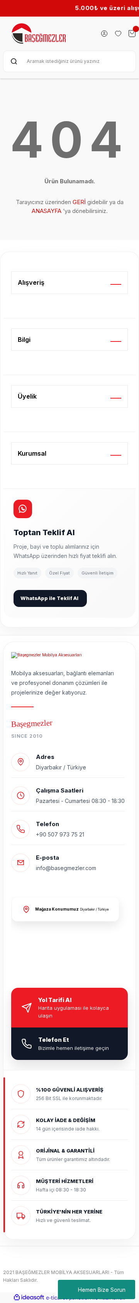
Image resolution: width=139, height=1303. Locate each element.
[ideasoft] (29, 1297)
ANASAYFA (46, 211)
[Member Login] (104, 33)
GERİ (79, 202)
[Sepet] (132, 33)
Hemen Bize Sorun (101, 1289)
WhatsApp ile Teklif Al (49, 598)
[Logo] (39, 33)
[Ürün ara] (14, 61)
